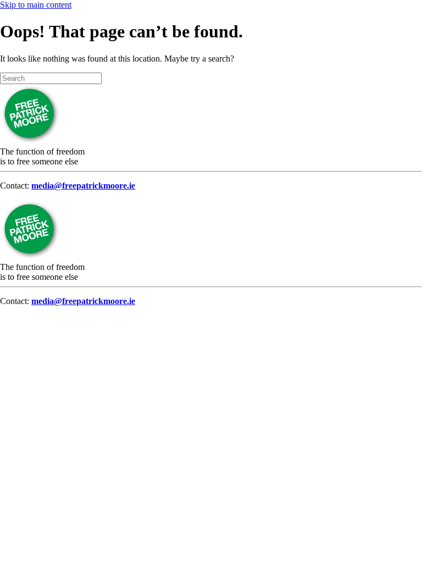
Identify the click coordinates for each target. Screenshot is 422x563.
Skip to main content (35, 4)
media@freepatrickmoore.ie (83, 185)
